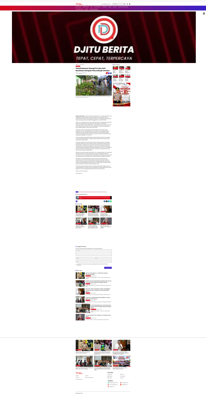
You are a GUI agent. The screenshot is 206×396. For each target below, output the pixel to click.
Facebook (110, 374)
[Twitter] (107, 201)
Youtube (110, 377)
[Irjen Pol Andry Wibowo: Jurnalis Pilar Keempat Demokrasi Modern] (81, 209)
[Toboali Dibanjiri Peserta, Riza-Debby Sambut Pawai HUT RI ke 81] (121, 361)
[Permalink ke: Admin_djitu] (77, 73)
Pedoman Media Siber (89, 377)
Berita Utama (78, 66)
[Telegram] (109, 201)
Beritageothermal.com (113, 382)
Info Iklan (77, 377)
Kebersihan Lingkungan (90, 191)
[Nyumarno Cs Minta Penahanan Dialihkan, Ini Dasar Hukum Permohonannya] (81, 221)
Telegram (110, 376)
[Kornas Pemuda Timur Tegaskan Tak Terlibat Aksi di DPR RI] (106, 221)
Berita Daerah (128, 76)
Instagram (123, 376)
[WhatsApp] (111, 201)
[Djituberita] (79, 4)
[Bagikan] (111, 73)
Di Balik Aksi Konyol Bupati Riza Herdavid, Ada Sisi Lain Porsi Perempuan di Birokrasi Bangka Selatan (93, 214)
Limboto (98, 191)
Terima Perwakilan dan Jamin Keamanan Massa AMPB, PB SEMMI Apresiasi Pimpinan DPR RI (93, 226)
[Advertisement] (19, 1)
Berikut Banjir (82, 191)
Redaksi (77, 375)
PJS (102, 191)
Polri (105, 191)
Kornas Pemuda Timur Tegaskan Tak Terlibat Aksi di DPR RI (105, 226)
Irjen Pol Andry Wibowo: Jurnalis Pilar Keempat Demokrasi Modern (80, 214)
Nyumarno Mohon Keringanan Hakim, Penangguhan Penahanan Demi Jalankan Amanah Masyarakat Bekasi (105, 214)
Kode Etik (86, 375)
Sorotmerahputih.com (113, 384)
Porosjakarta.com (125, 382)
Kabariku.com (111, 386)
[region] (103, 37)
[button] (124, 4)
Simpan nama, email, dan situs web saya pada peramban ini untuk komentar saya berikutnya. (92, 264)
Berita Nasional (78, 211)
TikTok (122, 377)
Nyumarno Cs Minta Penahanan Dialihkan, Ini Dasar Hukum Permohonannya (80, 226)
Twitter (122, 374)
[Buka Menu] (129, 4)
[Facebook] (104, 201)
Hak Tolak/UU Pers (79, 379)
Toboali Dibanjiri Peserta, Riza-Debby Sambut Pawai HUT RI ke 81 (127, 79)
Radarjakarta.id (124, 384)
